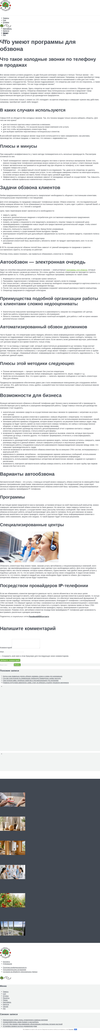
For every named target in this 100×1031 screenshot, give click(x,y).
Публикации (7, 964)
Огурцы (6, 996)
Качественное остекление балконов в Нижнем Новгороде (47, 941)
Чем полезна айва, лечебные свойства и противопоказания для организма (30, 680)
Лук (4, 35)
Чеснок (5, 1006)
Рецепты (6, 998)
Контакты (6, 962)
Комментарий (6, 647)
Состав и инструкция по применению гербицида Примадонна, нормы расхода (32, 678)
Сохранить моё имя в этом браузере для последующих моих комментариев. (35, 656)
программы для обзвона (76, 270)
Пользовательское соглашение (14, 969)
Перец (5, 1000)
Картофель (7, 1002)
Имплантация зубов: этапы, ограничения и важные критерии (50, 812)
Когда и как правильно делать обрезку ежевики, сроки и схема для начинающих (32, 676)
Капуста (6, 31)
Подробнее (71, 1029)
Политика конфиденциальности (15, 967)
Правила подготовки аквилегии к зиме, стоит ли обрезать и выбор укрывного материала (36, 682)
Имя (2, 652)
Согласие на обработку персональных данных (20, 972)
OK (75, 1029)
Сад (4, 20)
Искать (17, 665)
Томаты (6, 18)
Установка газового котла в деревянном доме (37, 860)
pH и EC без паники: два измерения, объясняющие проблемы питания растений (32, 1024)
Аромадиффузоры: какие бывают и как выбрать (40, 836)
